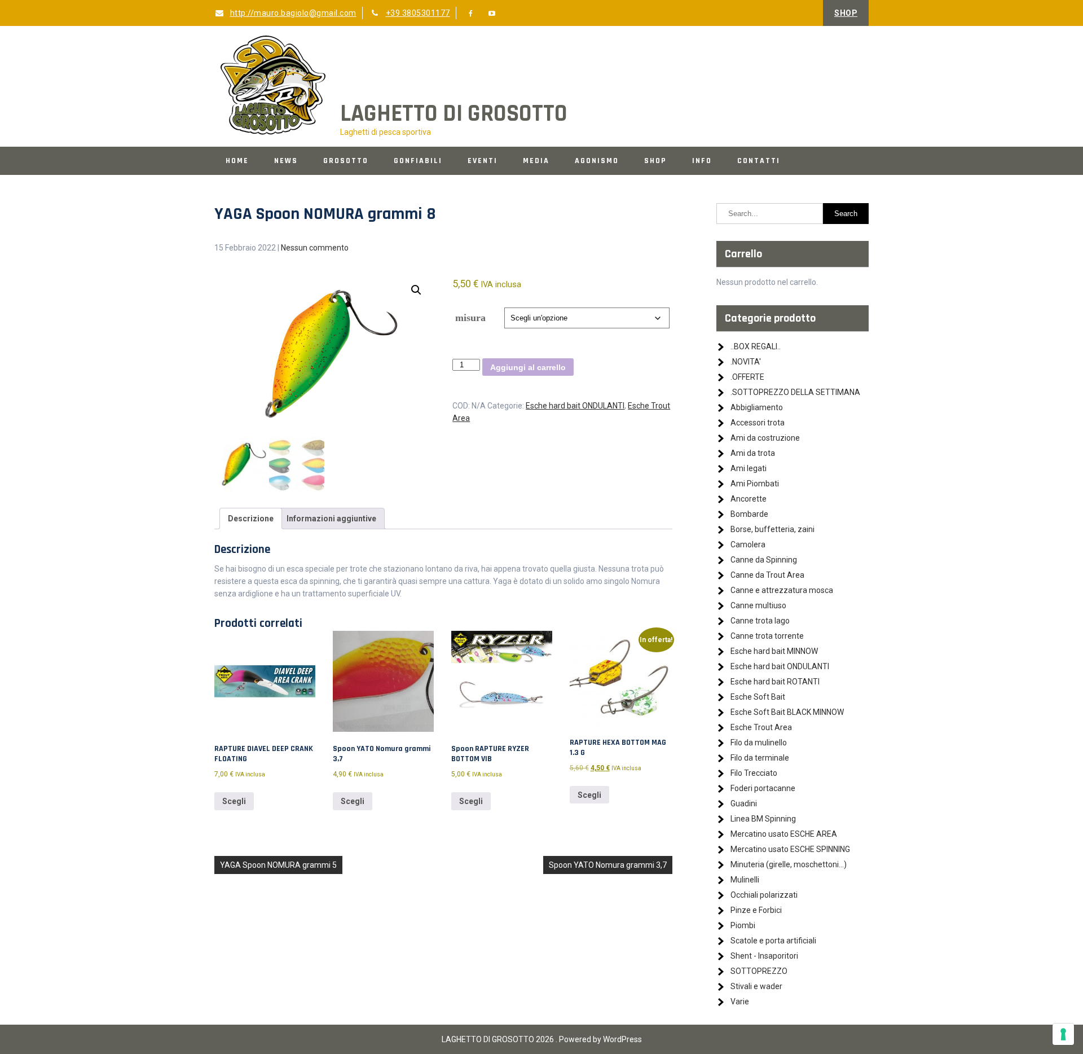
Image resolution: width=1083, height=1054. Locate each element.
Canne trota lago (760, 620)
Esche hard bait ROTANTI (775, 681)
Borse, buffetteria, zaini (772, 529)
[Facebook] (471, 13)
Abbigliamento (756, 407)
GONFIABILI (418, 161)
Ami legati (748, 468)
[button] (416, 290)
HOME (237, 161)
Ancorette (748, 498)
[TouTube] (492, 13)
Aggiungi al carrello (528, 367)
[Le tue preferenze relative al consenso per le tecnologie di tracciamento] (1063, 1034)
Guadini (743, 803)
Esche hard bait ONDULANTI (575, 405)
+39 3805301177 (418, 12)
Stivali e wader (756, 986)
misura (470, 317)
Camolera (747, 544)
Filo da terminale (759, 757)
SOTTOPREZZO (758, 971)
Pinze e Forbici (756, 910)
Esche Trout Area (761, 727)
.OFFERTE (747, 376)
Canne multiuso (758, 605)
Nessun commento (315, 247)
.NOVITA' (745, 361)
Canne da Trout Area (767, 574)
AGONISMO (597, 161)
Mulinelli (744, 879)
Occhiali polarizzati (764, 894)
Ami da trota (752, 453)
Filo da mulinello (758, 742)
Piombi (742, 925)
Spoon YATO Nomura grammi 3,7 (608, 864)
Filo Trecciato (753, 773)
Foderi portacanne (762, 788)
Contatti (758, 161)
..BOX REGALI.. (755, 346)
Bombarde (749, 514)
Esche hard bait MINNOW (774, 651)
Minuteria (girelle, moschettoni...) (788, 864)
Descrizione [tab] (251, 518)
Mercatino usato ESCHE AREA (783, 833)
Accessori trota (757, 422)
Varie (739, 1001)
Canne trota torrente (767, 635)
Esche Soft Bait (757, 696)
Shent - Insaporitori (764, 955)
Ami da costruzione (765, 437)
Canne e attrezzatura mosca (781, 590)
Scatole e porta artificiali (773, 940)
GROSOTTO (345, 161)
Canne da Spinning (763, 559)
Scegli (234, 801)
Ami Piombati (754, 483)
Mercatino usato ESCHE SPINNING (790, 849)
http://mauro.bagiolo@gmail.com (293, 12)
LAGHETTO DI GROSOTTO (453, 114)
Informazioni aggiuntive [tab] (331, 518)
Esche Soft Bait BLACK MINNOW (787, 712)
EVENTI (483, 161)
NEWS (286, 161)
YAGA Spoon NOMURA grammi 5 (278, 864)
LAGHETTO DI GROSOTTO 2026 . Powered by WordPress (542, 1039)
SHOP (845, 12)
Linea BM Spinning (763, 818)
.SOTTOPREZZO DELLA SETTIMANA (795, 392)
